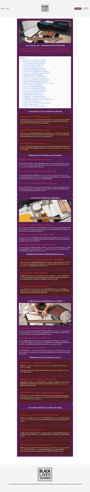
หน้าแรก (2, 8)
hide (26, 58)
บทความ (7, 8)
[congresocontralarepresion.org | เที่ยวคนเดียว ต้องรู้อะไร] (45, 8)
